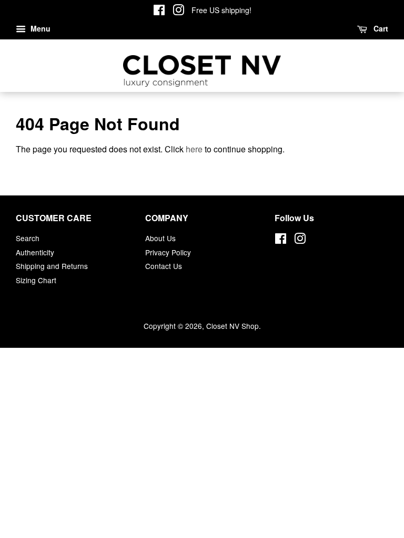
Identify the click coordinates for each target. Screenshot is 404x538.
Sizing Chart (36, 280)
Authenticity (35, 252)
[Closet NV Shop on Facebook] (159, 11)
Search (27, 238)
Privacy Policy (168, 252)
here (194, 149)
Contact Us (163, 266)
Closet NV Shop (232, 325)
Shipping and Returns (52, 266)
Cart (379, 28)
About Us (160, 238)
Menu (39, 28)
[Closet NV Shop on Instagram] (178, 11)
